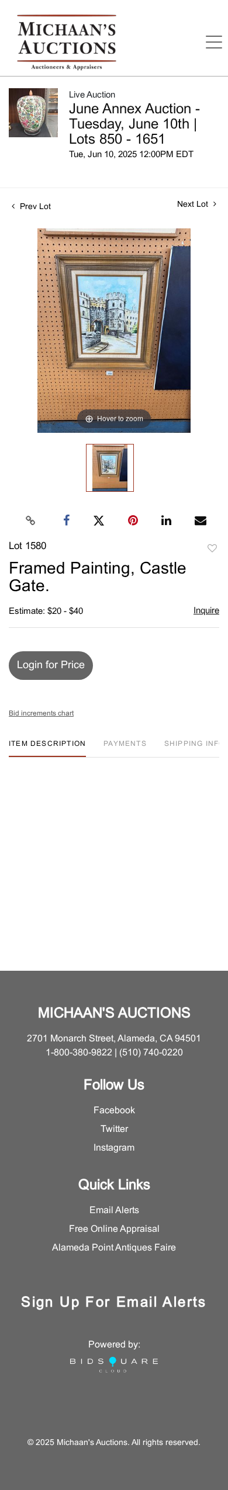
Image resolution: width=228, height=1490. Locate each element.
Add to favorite (212, 549)
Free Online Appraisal (114, 1229)
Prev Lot (34, 207)
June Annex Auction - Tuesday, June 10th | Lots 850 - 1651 (134, 125)
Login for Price (51, 666)
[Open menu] (214, 42)
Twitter (114, 1129)
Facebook (114, 1110)
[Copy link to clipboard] (31, 521)
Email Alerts (114, 1210)
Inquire (206, 611)
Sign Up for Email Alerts (114, 1303)
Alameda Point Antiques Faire (114, 1248)
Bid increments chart (41, 713)
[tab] (47, 748)
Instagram (114, 1148)
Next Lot (193, 205)
